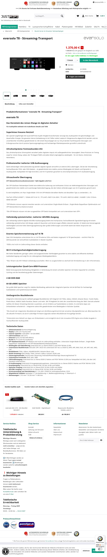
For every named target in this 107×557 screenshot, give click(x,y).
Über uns (57, 430)
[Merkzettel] (78, 16)
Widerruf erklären (35, 438)
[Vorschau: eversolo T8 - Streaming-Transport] (6, 95)
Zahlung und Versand (35, 430)
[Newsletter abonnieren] (101, 440)
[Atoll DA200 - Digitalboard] (41, 398)
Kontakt (31, 427)
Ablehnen (86, 551)
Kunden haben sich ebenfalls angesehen (39, 387)
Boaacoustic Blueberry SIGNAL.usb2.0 (66, 409)
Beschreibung (10, 104)
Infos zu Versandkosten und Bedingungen (85, 53)
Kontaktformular (8, 491)
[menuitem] (49, 16)
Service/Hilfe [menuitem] (99, 2)
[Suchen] (62, 16)
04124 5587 (21, 511)
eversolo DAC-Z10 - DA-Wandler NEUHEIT (17, 409)
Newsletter (57, 427)
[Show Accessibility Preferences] (5, 551)
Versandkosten (50, 541)
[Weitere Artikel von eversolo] (94, 40)
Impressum (57, 435)
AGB (29, 435)
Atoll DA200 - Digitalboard (41, 408)
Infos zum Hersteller (26, 104)
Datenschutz (58, 432)
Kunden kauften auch (12, 387)
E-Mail (11, 494)
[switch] (100, 549)
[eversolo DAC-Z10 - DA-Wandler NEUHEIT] (16, 398)
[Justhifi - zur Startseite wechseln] (9, 16)
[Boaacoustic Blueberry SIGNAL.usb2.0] (66, 398)
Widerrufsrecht (33, 432)
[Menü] (103, 536)
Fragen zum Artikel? (76, 77)
